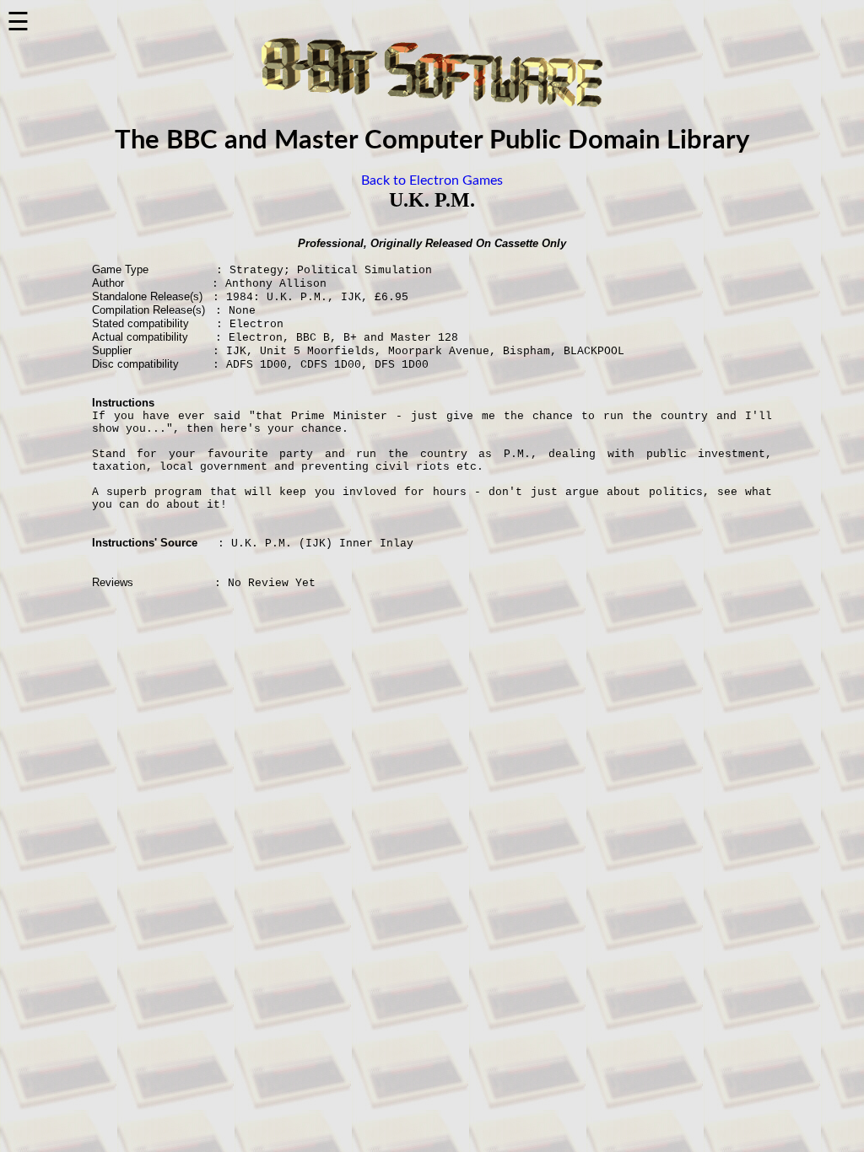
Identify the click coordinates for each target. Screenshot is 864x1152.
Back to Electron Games (432, 180)
